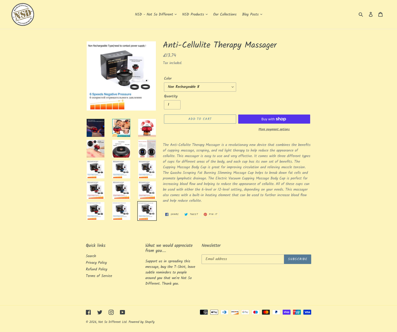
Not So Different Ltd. (112, 322)
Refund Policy (96, 269)
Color (168, 78)
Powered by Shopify (141, 322)
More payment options (274, 129)
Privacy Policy (96, 263)
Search (91, 256)
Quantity (170, 96)
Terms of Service (99, 276)
